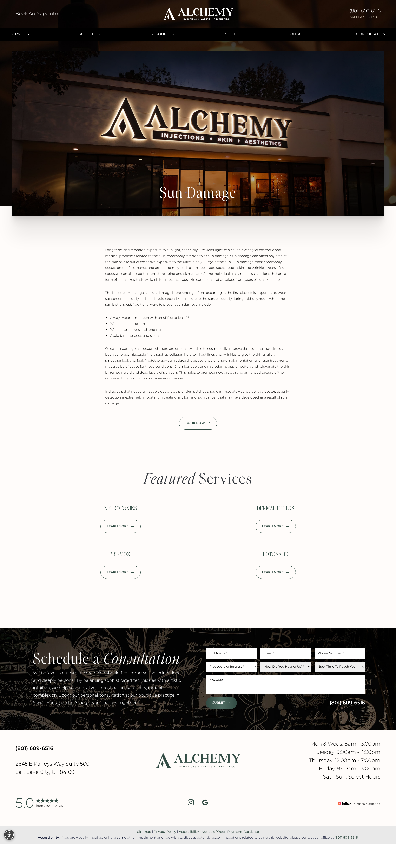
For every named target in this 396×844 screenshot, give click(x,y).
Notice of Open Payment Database (230, 832)
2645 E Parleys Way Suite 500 (52, 764)
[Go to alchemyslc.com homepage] (198, 14)
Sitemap (144, 832)
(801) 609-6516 (365, 11)
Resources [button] (162, 34)
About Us (90, 34)
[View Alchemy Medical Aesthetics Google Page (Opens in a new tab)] (205, 803)
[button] (9, 835)
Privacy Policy (165, 832)
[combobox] (231, 667)
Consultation (371, 34)
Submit (218, 702)
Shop (230, 34)
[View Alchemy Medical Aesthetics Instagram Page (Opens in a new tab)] (191, 803)
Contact (296, 34)
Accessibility (189, 832)
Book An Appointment (41, 14)
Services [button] (19, 34)
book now (195, 423)
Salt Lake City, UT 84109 (44, 772)
